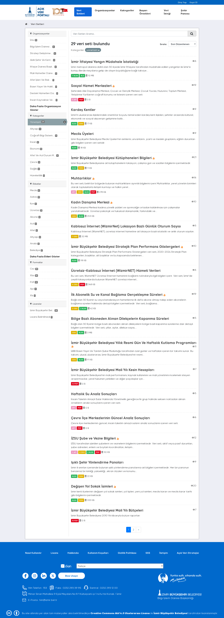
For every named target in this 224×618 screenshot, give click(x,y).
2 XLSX (83, 308)
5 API (74, 99)
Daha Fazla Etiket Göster (45, 256)
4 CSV (75, 284)
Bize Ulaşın (71, 575)
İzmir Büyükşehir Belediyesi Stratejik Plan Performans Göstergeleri (125, 246)
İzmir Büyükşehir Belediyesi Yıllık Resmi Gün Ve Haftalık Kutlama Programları (133, 342)
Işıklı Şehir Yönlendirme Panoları (97, 462)
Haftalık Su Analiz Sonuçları (94, 393)
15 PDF (75, 520)
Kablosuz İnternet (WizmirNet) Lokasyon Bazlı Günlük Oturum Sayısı (126, 226)
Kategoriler (127, 10)
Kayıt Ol (193, 2)
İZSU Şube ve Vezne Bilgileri (93, 438)
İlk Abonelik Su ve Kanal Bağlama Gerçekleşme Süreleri (116, 294)
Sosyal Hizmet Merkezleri (91, 85)
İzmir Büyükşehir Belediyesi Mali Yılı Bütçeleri (107, 510)
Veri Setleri (80, 12)
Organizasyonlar (105, 10)
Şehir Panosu (185, 12)
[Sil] (99, 50)
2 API (74, 452)
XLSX (74, 123)
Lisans (54, 552)
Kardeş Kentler (83, 109)
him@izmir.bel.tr (48, 599)
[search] (192, 33)
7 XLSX (75, 75)
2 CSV (74, 308)
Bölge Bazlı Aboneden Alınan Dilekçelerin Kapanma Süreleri (120, 318)
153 (45, 587)
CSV (81, 123)
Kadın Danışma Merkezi (90, 202)
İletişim (163, 552)
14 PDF (75, 384)
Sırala (163, 44)
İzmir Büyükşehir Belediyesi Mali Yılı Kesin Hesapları (112, 369)
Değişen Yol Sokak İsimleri (92, 486)
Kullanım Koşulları (98, 552)
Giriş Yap (182, 2)
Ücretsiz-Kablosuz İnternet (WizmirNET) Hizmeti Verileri (115, 270)
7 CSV (74, 236)
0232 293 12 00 (109, 587)
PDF (81, 99)
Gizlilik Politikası (127, 552)
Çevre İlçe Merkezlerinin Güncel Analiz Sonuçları (110, 417)
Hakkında (73, 552)
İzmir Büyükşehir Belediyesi (171, 613)
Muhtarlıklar (81, 178)
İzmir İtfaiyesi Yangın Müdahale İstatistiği (104, 61)
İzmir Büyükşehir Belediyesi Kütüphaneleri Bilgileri (111, 157)
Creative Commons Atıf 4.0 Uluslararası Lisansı (120, 613)
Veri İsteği (167, 12)
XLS (82, 75)
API (73, 192)
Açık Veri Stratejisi (188, 552)
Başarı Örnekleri (145, 12)
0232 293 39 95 (72, 587)
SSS (148, 552)
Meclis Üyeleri (82, 133)
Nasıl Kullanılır (33, 552)
